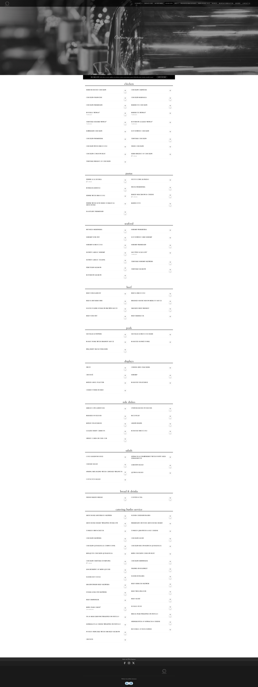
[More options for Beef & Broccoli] (170, 293)
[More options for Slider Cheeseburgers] (170, 516)
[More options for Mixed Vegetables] (125, 424)
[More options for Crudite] (125, 640)
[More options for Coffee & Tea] (170, 498)
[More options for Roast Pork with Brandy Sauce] (125, 342)
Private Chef (148, 3)
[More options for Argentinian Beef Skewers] (125, 585)
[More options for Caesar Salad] (125, 464)
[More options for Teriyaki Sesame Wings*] (125, 122)
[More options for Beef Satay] (170, 599)
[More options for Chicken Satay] (170, 538)
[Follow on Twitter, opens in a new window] (133, 663)
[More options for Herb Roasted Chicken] (125, 90)
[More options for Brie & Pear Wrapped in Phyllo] (170, 614)
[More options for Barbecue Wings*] (170, 113)
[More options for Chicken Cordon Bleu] (125, 154)
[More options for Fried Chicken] (170, 146)
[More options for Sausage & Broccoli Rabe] (170, 334)
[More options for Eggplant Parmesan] (125, 212)
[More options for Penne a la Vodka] (125, 180)
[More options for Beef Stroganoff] (125, 293)
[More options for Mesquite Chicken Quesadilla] (125, 554)
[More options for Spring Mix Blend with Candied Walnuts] (125, 472)
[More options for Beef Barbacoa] (170, 316)
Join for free (162, 77)
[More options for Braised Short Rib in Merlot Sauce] (170, 301)
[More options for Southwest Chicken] (170, 131)
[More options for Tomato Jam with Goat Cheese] (170, 531)
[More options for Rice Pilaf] (170, 416)
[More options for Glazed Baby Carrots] (125, 431)
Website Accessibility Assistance (129, 679)
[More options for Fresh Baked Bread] (125, 498)
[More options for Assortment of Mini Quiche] (125, 570)
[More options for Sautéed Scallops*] (170, 253)
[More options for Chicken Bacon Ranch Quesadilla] (170, 546)
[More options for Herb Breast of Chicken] (170, 154)
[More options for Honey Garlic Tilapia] (125, 260)
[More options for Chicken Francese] (125, 98)
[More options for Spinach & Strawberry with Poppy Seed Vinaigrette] (170, 457)
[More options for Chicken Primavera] (125, 139)
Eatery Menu (159, 3)
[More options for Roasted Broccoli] (170, 431)
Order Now (169, 3)
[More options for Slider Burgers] (170, 576)
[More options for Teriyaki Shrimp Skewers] (170, 262)
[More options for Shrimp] (170, 375)
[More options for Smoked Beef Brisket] (170, 309)
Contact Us (246, 3)
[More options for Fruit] (125, 368)
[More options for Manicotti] (170, 203)
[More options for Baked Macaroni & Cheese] (170, 195)
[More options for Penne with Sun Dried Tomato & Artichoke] (125, 203)
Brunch (214, 3)
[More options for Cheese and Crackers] (170, 368)
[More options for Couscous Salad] (125, 480)
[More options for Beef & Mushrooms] (125, 301)
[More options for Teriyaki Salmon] (170, 269)
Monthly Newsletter (226, 3)
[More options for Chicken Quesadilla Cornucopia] (125, 546)
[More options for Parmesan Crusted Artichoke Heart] (170, 523)
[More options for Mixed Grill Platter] (125, 383)
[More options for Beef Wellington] (170, 592)
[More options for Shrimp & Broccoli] (125, 245)
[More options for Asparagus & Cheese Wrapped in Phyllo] (125, 624)
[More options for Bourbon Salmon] (125, 275)
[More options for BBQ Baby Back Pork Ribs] (125, 349)
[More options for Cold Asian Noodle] (125, 457)
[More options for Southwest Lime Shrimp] (170, 237)
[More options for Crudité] (125, 375)
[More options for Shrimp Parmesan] (170, 245)
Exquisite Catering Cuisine (164, 671)
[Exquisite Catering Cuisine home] (7, 3)
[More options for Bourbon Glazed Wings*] (170, 122)
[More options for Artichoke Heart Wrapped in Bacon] (125, 523)
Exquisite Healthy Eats (188, 3)
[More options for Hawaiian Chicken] (125, 131)
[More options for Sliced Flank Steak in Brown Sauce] (125, 309)
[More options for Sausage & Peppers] (125, 334)
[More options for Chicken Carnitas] (170, 90)
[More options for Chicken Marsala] (170, 98)
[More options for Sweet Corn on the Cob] (125, 439)
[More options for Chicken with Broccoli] (125, 146)
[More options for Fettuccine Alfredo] (170, 180)
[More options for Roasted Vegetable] (170, 383)
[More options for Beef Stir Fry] (125, 316)
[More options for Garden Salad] (170, 465)
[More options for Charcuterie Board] (125, 390)
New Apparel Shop (204, 3)
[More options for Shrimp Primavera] (170, 230)
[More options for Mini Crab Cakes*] (125, 608)
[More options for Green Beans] (170, 424)
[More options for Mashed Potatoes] (125, 416)
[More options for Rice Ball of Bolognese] (170, 629)
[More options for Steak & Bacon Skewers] (125, 592)
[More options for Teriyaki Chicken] (170, 139)
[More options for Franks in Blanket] (170, 569)
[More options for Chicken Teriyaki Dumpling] (125, 561)
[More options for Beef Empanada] (125, 600)
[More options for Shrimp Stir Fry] (125, 237)
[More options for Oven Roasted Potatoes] (170, 408)
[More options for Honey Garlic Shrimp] (125, 253)
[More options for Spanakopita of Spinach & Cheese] (170, 622)
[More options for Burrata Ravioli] (125, 188)
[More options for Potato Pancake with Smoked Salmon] (125, 632)
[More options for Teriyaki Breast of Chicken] (125, 162)
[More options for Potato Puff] (170, 607)
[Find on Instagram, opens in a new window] (129, 663)
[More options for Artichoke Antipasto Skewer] (125, 516)
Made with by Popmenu (68, 659)
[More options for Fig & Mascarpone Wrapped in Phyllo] (125, 617)
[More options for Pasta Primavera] (170, 187)
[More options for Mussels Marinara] (125, 230)
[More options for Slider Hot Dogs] (125, 577)
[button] (138, 3)
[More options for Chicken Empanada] (170, 561)
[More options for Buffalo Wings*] (125, 113)
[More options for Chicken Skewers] (125, 538)
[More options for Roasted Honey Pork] (170, 342)
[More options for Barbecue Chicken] (170, 105)
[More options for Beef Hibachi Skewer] (170, 584)
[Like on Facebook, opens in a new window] (124, 663)
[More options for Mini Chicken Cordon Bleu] (170, 554)
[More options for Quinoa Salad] (170, 473)
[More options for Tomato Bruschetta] (125, 531)
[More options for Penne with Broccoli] (125, 196)
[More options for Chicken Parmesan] (125, 105)
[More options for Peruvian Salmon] (125, 268)
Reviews (237, 3)
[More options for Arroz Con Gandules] (125, 408)
